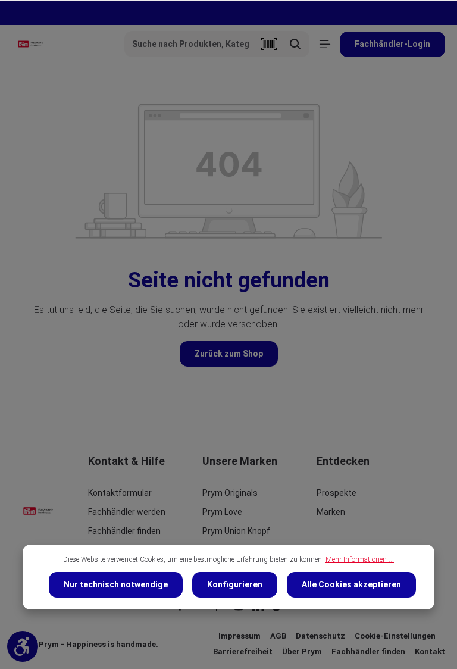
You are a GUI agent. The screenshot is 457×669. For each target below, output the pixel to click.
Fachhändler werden (126, 512)
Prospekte (336, 493)
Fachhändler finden (124, 531)
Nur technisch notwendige (116, 584)
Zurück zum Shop (229, 353)
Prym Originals (230, 493)
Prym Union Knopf (236, 531)
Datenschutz (320, 636)
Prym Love (222, 512)
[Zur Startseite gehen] (30, 44)
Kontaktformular (120, 493)
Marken (331, 512)
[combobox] (190, 44)
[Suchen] (295, 44)
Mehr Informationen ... (359, 559)
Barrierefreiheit (243, 651)
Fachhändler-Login (392, 44)
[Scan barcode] (269, 44)
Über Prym (302, 651)
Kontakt (430, 651)
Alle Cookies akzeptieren (351, 584)
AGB (278, 636)
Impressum (239, 636)
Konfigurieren (234, 584)
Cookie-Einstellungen (395, 636)
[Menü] (324, 44)
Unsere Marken (239, 461)
